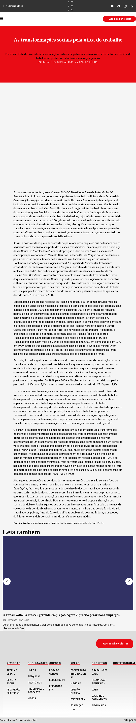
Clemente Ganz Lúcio (18, 620)
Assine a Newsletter (115, 643)
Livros (32, 670)
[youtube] (112, 6)
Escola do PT (57, 680)
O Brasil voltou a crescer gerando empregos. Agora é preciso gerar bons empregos (61, 615)
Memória (75, 683)
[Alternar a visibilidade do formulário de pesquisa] (79, 19)
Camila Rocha (88, 62)
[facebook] (118, 6)
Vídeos (32, 698)
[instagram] (125, 6)
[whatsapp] (132, 6)
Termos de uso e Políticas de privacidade (18, 720)
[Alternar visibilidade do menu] (1, 19)
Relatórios (35, 682)
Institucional (124, 663)
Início (20, 6)
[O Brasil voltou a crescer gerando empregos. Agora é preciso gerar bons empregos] (68, 573)
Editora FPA (77, 699)
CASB (95, 689)
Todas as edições (14, 628)
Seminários (99, 705)
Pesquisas (34, 676)
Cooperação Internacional (78, 674)
